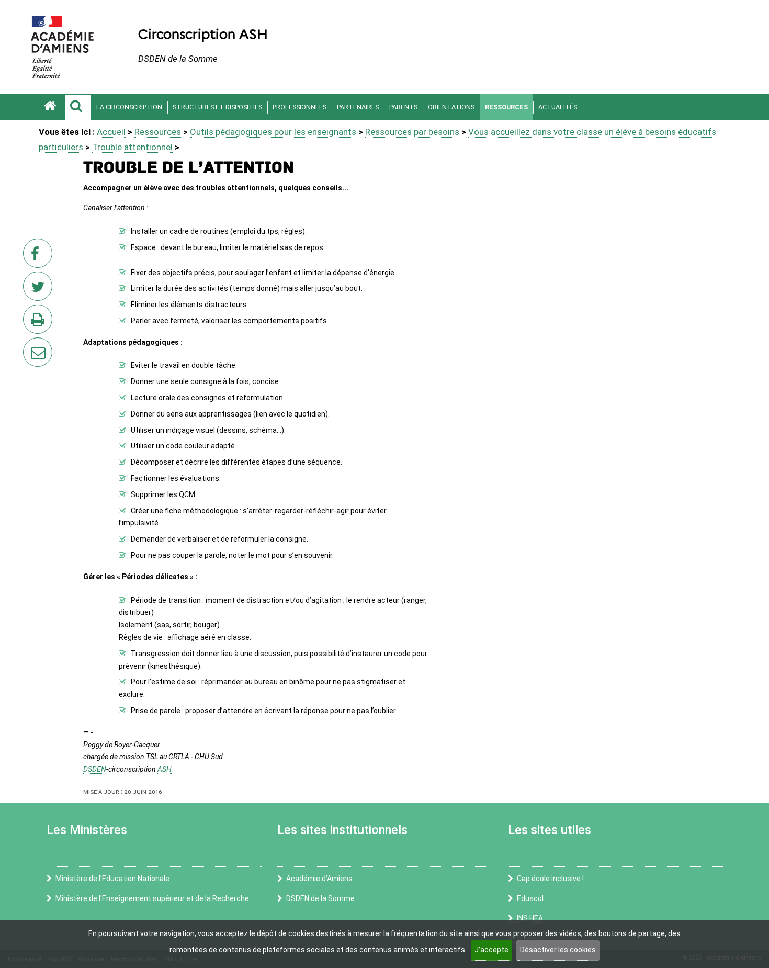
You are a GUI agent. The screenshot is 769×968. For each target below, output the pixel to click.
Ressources (506, 107)
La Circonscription (129, 107)
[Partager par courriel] (31, 345)
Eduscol (530, 898)
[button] (78, 107)
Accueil (111, 132)
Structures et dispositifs (217, 107)
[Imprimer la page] (40, 322)
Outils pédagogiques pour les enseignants (273, 132)
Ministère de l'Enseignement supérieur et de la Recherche (152, 898)
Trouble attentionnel (132, 147)
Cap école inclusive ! (550, 878)
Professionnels (299, 107)
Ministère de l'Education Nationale (112, 878)
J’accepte (491, 950)
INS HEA (530, 918)
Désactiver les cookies (558, 950)
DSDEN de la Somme (320, 898)
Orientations (451, 107)
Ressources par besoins (412, 132)
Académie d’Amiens (319, 878)
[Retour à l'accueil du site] (52, 107)
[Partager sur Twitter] (40, 289)
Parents (403, 107)
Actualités (557, 107)
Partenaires (358, 107)
